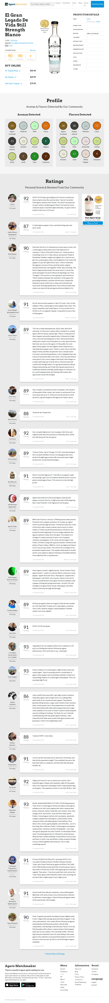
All (61, 976)
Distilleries (66, 3)
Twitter (94, 971)
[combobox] (42, 4)
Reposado (63, 984)
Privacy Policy (79, 977)
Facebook (95, 969)
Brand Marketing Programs (80, 983)
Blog (80, 3)
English (94, 982)
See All (33, 50)
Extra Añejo (64, 990)
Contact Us (79, 979)
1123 (98, 22)
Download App (97, 4)
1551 (10, 46)
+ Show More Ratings (54, 953)
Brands (58, 3)
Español (94, 985)
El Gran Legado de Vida (22, 43)
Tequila (13, 40)
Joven (62, 982)
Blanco (62, 979)
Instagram (95, 974)
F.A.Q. (77, 974)
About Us (86, 4)
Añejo (62, 987)
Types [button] (74, 3)
